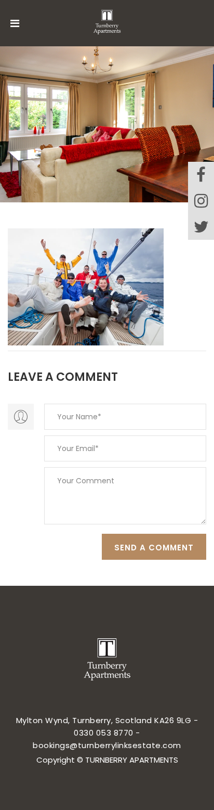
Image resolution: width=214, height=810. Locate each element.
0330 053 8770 (103, 732)
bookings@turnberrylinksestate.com (107, 745)
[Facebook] (201, 175)
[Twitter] (201, 227)
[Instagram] (201, 201)
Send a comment (154, 547)
